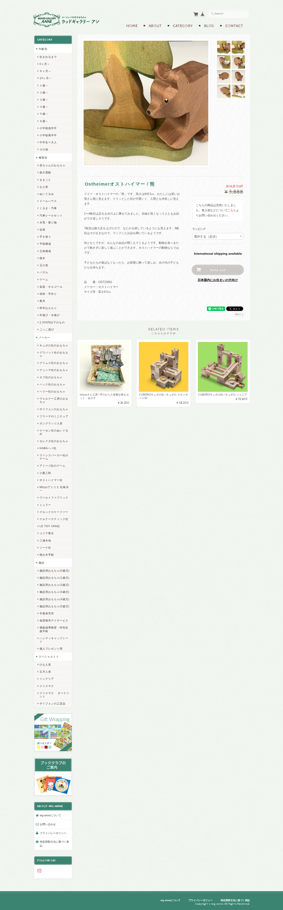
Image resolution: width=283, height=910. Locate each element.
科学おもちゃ (48, 308)
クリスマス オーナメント (54, 695)
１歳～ (44, 85)
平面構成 (45, 243)
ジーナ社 (45, 547)
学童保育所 (47, 613)
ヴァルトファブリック (54, 497)
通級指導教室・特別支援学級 (54, 629)
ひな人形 (45, 664)
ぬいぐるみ (47, 193)
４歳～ (44, 106)
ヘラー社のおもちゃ (52, 391)
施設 (41, 562)
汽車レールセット (51, 215)
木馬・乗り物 (48, 222)
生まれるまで (48, 56)
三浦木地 (45, 540)
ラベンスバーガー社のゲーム (54, 457)
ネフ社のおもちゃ (51, 377)
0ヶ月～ (45, 63)
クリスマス (47, 686)
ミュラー (45, 504)
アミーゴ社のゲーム (52, 465)
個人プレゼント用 (51, 648)
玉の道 (44, 265)
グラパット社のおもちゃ (54, 354)
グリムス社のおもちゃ (54, 362)
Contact (234, 26)
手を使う (45, 236)
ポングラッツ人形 (51, 423)
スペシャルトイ (49, 656)
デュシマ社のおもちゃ (54, 370)
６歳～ (44, 121)
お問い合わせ (48, 824)
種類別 (43, 157)
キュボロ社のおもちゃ (54, 345)
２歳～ (44, 92)
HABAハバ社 (48, 448)
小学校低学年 (48, 128)
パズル (44, 272)
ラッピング (199, 229)
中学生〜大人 (48, 142)
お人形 (44, 186)
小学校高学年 (48, 135)
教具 (42, 300)
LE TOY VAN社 (50, 526)
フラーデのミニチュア (54, 416)
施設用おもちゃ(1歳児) (54, 577)
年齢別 (43, 48)
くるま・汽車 (48, 208)
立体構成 (45, 251)
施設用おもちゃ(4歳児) (54, 599)
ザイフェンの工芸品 (52, 703)
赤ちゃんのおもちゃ (52, 165)
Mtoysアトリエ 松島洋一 (54, 489)
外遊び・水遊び (50, 315)
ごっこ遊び (47, 329)
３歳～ (44, 99)
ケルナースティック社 (54, 519)
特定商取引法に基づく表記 (54, 843)
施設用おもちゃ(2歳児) (54, 584)
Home (132, 26)
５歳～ (44, 113)
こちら (232, 210)
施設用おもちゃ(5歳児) (54, 606)
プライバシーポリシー (53, 833)
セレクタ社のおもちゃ (54, 441)
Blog (209, 26)
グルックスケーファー (54, 511)
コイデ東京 (47, 533)
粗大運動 (45, 172)
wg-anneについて (50, 815)
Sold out (218, 270)
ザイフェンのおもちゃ (54, 409)
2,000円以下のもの (52, 322)
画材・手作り (48, 293)
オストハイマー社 (51, 480)
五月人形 (45, 671)
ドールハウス (48, 201)
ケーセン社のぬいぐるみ (54, 432)
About (155, 26)
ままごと (45, 179)
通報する (239, 314)
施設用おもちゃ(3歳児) (54, 591)
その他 (44, 149)
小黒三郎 (45, 472)
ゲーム (44, 279)
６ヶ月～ (45, 71)
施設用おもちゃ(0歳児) (54, 570)
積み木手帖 (47, 554)
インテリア (47, 678)
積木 (42, 258)
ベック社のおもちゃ (52, 384)
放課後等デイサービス (54, 620)
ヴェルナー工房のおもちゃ (54, 400)
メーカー (44, 337)
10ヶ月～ (46, 78)
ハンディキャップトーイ (54, 640)
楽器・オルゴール (51, 286)
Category (183, 26)
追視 (42, 229)
